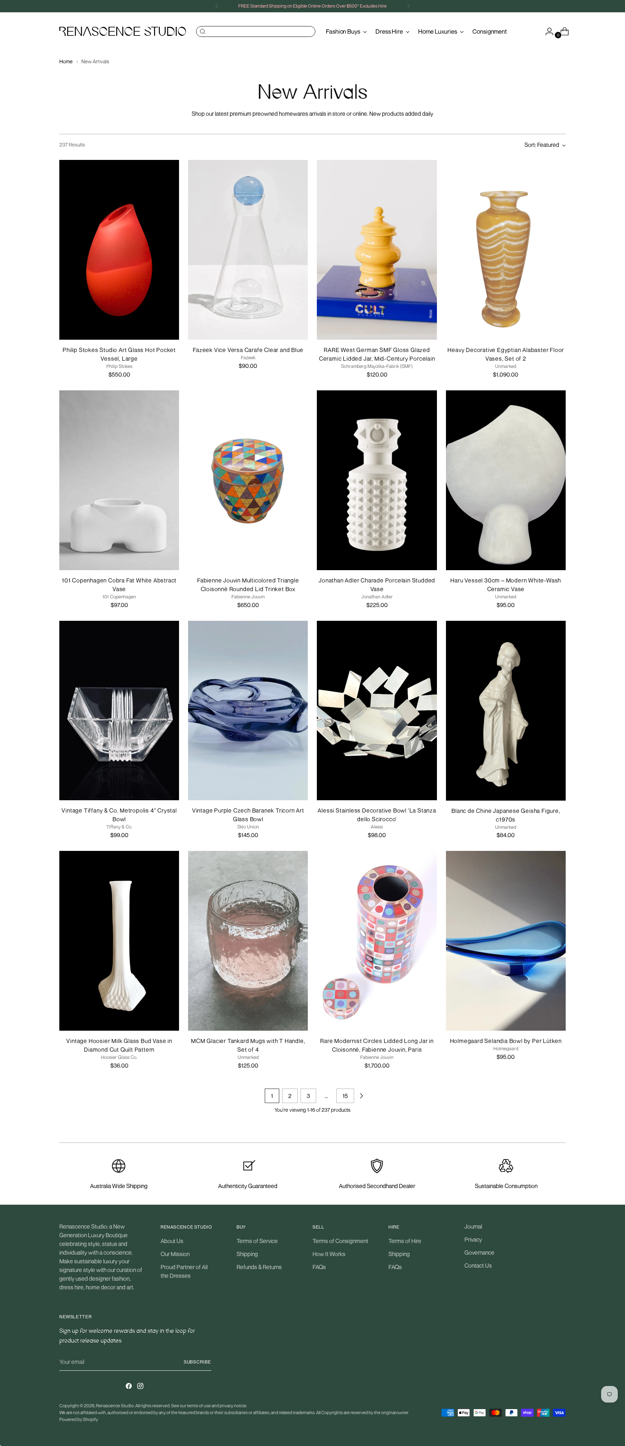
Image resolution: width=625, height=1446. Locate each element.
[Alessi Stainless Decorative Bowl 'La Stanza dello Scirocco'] (377, 711)
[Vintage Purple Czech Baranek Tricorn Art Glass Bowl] (248, 711)
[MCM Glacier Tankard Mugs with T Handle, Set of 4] (248, 941)
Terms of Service (257, 1240)
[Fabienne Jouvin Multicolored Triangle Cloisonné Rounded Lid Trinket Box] (248, 480)
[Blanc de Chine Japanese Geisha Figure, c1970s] (506, 711)
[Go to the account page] (546, 31)
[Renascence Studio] (122, 31)
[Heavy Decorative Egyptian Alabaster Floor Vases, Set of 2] (506, 250)
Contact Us (478, 1265)
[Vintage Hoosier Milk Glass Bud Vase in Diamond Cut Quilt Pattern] (119, 941)
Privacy (473, 1239)
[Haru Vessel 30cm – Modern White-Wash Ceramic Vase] (506, 480)
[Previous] (217, 6)
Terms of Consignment (340, 1240)
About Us (172, 1240)
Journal (473, 1226)
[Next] (408, 6)
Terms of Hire (404, 1240)
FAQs (319, 1267)
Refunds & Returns (259, 1267)
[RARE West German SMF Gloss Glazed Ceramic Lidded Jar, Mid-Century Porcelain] (377, 250)
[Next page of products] (361, 1096)
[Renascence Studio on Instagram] (141, 1387)
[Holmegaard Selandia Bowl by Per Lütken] (506, 941)
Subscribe (197, 1362)
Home (66, 61)
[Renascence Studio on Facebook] (129, 1387)
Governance (479, 1252)
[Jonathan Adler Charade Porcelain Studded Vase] (377, 480)
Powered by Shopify (78, 1419)
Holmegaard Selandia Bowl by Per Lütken (506, 1040)
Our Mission (175, 1254)
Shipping (247, 1254)
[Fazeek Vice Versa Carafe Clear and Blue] (248, 250)
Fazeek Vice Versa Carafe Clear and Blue (248, 349)
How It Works (328, 1254)
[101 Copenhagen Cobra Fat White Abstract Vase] (119, 480)
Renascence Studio (115, 1405)
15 (345, 1095)
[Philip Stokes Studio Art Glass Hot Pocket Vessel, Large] (119, 250)
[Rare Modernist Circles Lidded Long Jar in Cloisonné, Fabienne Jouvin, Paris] (377, 941)
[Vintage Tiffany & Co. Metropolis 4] (119, 711)
